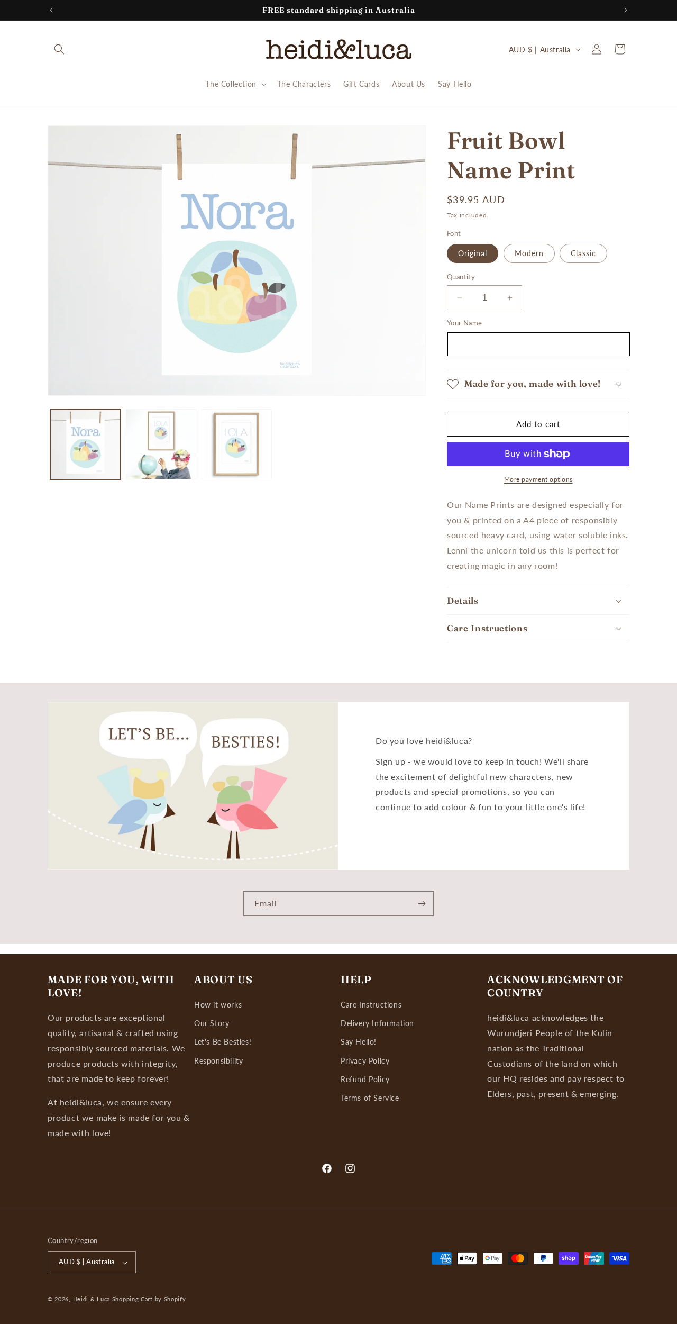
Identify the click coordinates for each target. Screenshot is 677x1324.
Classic (583, 253)
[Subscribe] (421, 903)
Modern (529, 253)
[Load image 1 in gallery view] (85, 444)
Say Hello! (359, 1042)
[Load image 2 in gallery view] (161, 444)
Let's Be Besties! (222, 1042)
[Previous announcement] (51, 10)
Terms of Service (370, 1097)
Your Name (464, 323)
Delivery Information (377, 1023)
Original (472, 253)
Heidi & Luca (91, 1299)
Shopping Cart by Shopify (149, 1299)
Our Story (211, 1023)
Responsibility (218, 1060)
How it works (218, 1005)
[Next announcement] (625, 10)
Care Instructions (371, 1005)
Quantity (461, 277)
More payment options (538, 479)
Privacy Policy (365, 1060)
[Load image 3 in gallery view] (237, 444)
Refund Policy (365, 1079)
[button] (59, 49)
